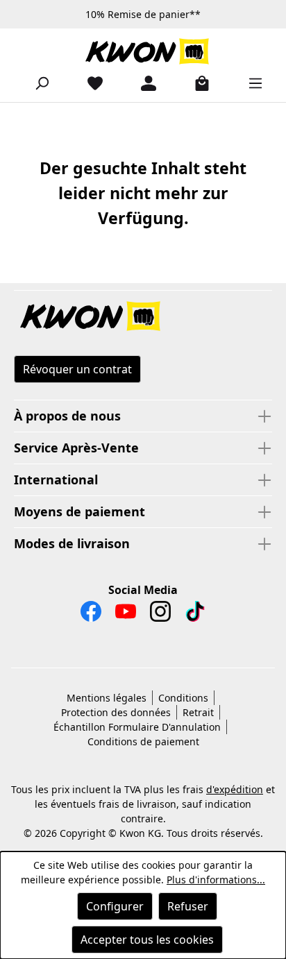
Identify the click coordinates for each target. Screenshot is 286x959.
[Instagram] (160, 614)
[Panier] (196, 82)
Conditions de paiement (143, 741)
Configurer (115, 906)
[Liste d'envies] (89, 82)
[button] (143, 317)
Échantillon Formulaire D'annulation (137, 726)
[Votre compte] (143, 82)
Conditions (183, 697)
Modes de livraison (72, 543)
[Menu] (250, 82)
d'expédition (234, 789)
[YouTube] (125, 614)
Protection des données (116, 712)
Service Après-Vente (76, 447)
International (56, 479)
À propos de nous (67, 415)
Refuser (187, 906)
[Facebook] (91, 614)
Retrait (198, 712)
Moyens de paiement (79, 511)
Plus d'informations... (216, 879)
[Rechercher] (36, 82)
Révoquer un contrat (77, 369)
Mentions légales (106, 697)
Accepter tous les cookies (147, 939)
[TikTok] (195, 614)
